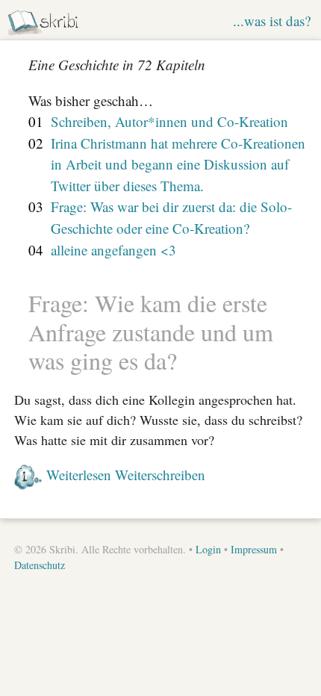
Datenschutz (39, 565)
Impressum (254, 549)
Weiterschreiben (160, 474)
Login (208, 549)
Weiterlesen (78, 474)
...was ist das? (272, 20)
